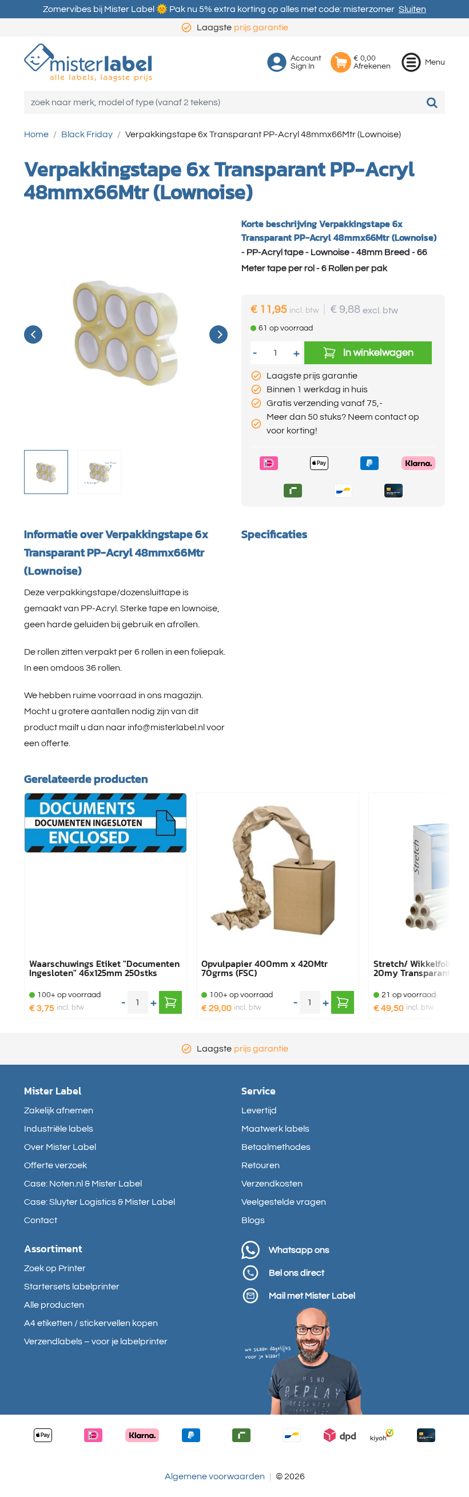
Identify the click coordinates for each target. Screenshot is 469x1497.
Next (218, 334)
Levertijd (259, 1110)
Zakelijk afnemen (58, 1110)
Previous (33, 334)
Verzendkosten (272, 1183)
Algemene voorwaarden (215, 1476)
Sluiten (412, 9)
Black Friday (87, 134)
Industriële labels (58, 1128)
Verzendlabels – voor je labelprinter (96, 1341)
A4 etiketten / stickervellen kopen (91, 1323)
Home (36, 134)
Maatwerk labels (275, 1128)
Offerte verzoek (55, 1165)
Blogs (253, 1220)
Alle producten (54, 1304)
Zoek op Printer (55, 1268)
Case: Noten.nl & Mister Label (83, 1183)
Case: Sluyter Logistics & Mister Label (99, 1202)
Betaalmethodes (276, 1147)
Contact (40, 1220)
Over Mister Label (60, 1147)
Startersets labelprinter (72, 1286)
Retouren (260, 1165)
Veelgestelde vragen (283, 1202)
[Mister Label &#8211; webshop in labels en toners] (88, 62)
